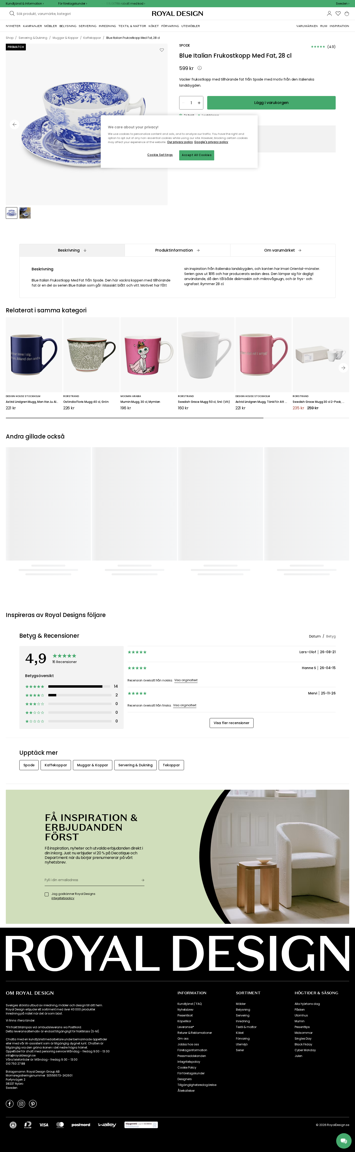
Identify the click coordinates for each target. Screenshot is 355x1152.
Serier (240, 903)
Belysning (243, 863)
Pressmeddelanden (192, 909)
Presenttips (302, 880)
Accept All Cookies (197, 155)
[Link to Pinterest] (33, 957)
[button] (342, 4)
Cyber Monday (305, 903)
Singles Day (303, 892)
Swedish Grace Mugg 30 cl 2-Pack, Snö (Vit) (321, 402)
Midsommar (304, 886)
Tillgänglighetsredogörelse (197, 938)
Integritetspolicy (189, 915)
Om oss (183, 892)
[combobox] (342, 4)
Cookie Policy (187, 920)
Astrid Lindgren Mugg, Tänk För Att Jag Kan (263, 402)
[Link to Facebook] (10, 957)
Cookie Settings (160, 155)
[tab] (72, 250)
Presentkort (185, 868)
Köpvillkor (184, 874)
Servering (242, 868)
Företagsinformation (192, 903)
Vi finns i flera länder (20, 874)
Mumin (300, 874)
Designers (185, 932)
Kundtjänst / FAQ (189, 857)
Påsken (300, 863)
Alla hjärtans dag (307, 857)
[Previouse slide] (14, 124)
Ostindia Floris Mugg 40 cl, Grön (86, 402)
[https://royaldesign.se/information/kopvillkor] (141, 978)
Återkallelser (186, 944)
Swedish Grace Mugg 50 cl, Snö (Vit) (204, 402)
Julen (298, 909)
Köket (239, 886)
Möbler (240, 857)
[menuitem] (13, 26)
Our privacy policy (180, 142)
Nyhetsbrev (185, 863)
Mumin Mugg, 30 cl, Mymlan (140, 402)
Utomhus (301, 868)
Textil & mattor (246, 880)
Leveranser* (186, 880)
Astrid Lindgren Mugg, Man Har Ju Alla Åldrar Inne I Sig (34, 402)
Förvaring (243, 892)
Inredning (243, 874)
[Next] (343, 368)
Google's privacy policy (211, 142)
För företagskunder (191, 926)
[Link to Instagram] (21, 957)
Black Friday (303, 897)
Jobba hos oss (188, 897)
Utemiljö (242, 897)
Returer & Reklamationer (195, 886)
